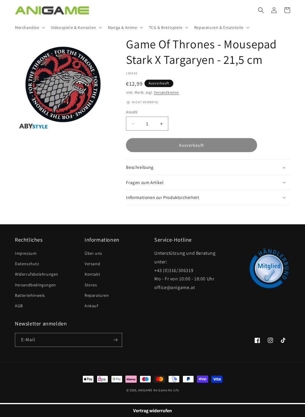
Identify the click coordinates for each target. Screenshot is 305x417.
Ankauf (91, 305)
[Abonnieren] (115, 340)
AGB (19, 305)
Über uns (93, 253)
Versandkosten (166, 92)
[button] (29, 27)
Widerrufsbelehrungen (36, 274)
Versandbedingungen (35, 285)
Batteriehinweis (30, 295)
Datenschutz (27, 263)
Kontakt (92, 274)
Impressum (26, 253)
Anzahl (131, 112)
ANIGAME (145, 390)
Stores (91, 285)
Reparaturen (97, 295)
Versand (92, 263)
